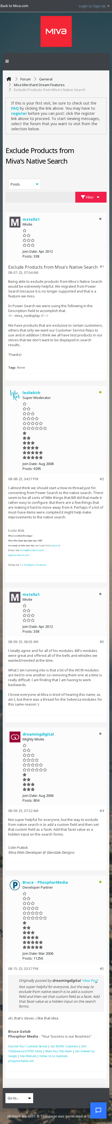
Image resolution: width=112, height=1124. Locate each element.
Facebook (29, 564)
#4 (102, 810)
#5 (102, 968)
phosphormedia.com (21, 1061)
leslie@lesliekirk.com (32, 550)
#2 (102, 478)
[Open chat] (98, 1110)
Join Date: (30, 251)
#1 (102, 266)
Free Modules (28, 1056)
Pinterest (41, 564)
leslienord (55, 545)
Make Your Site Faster (58, 1051)
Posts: (28, 256)
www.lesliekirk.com (18, 555)
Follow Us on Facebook (53, 1056)
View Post (90, 980)
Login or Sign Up (92, 6)
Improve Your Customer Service (27, 1046)
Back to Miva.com (14, 5)
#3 (102, 641)
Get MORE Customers (64, 1046)
